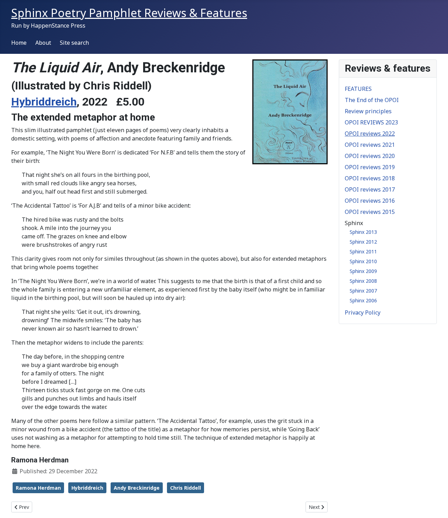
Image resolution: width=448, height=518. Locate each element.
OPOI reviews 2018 (370, 178)
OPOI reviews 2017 (370, 189)
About (43, 42)
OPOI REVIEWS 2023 (371, 122)
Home (19, 42)
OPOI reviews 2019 (370, 167)
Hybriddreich (44, 101)
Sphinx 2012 (363, 241)
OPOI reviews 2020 (370, 156)
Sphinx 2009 (363, 271)
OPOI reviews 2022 (370, 133)
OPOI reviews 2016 (370, 200)
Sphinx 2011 (363, 251)
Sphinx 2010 (363, 261)
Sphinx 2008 (363, 281)
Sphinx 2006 (363, 300)
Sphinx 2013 (363, 232)
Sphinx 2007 (363, 290)
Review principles (368, 111)
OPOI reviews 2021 (370, 145)
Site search (74, 42)
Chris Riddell (185, 487)
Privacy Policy (362, 312)
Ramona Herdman (38, 487)
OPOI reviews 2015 (370, 212)
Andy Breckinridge (137, 487)
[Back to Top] (435, 505)
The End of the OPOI (372, 100)
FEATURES (358, 89)
